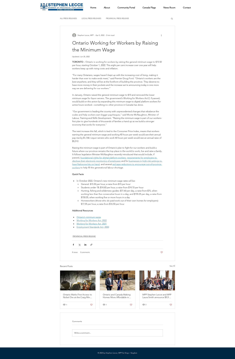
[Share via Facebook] (73, 244)
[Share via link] (91, 244)
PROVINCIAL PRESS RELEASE (117, 18)
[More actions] (161, 35)
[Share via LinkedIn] (85, 244)
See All (172, 266)
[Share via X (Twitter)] (79, 244)
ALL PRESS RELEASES (68, 18)
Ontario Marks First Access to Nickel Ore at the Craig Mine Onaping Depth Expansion (77, 296)
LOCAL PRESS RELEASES (91, 18)
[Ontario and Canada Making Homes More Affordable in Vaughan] (117, 280)
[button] (172, 18)
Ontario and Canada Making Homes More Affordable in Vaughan (116, 296)
